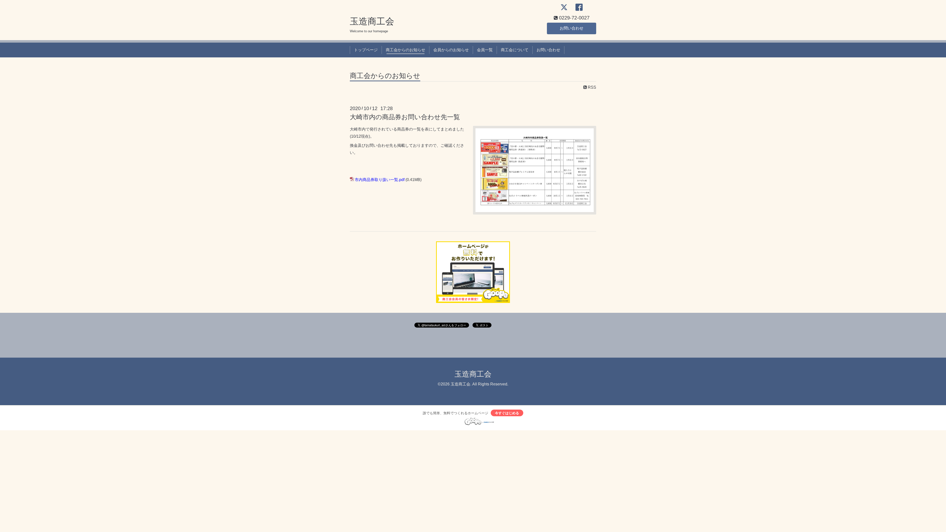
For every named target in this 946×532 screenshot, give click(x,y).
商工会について (514, 50)
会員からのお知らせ (451, 50)
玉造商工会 (372, 21)
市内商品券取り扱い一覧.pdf (380, 180)
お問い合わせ (571, 28)
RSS (591, 87)
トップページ (366, 50)
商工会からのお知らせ (405, 50)
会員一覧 (485, 50)
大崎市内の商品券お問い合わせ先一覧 (405, 117)
